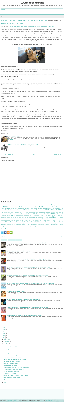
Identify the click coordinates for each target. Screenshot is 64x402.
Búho (15, 208)
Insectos (41, 215)
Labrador (12, 217)
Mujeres (24, 219)
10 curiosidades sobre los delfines (12, 361)
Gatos (52, 213)
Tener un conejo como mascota (11, 371)
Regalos (25, 221)
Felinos (19, 213)
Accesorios (11, 204)
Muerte (20, 219)
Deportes (38, 211)
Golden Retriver (57, 213)
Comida (14, 20)
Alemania (34, 204)
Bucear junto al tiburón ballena (11, 363)
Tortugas (35, 224)
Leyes (19, 217)
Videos (17, 226)
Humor (28, 215)
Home (2, 20)
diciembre (6, 339)
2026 (4, 327)
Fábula (11, 213)
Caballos (19, 208)
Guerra (2, 215)
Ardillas (25, 206)
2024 (4, 331)
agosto (5, 343)
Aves (40, 206)
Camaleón (31, 208)
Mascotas (38, 20)
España (36, 212)
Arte (34, 206)
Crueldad (8, 211)
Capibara (45, 208)
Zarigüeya (31, 226)
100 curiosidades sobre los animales (16, 291)
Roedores (52, 221)
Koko (9, 217)
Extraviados (7, 213)
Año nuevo (16, 206)
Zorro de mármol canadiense (45, 226)
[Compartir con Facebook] (6, 130)
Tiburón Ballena (21, 224)
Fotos (34, 213)
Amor (49, 204)
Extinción (2, 213)
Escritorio (32, 212)
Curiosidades (21, 211)
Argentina (30, 206)
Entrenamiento (25, 212)
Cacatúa (22, 208)
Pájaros (61, 219)
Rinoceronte (47, 221)
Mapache (48, 217)
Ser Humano (16, 223)
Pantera (2, 220)
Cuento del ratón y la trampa (10, 365)
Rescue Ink (42, 221)
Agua (25, 204)
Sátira (7, 223)
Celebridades (4, 209)
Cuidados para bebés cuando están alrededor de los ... (17, 367)
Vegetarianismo (59, 224)
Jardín (51, 215)
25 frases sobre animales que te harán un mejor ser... (16, 355)
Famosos (15, 213)
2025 (4, 329)
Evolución (61, 212)
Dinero (24, 20)
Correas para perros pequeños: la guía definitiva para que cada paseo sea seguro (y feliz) (28, 267)
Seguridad (11, 223)
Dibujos (56, 211)
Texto (17, 224)
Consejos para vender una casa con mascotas (15, 359)
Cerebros (11, 209)
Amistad (46, 204)
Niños (40, 219)
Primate (61, 220)
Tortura (39, 224)
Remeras (29, 221)
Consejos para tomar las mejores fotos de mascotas (16, 349)
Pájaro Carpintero (55, 219)
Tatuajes (55, 223)
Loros (32, 217)
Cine (27, 209)
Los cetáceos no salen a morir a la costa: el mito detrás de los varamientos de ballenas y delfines (30, 283)
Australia (37, 206)
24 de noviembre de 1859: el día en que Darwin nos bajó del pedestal (23, 299)
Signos (24, 223)
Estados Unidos (48, 212)
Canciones (40, 208)
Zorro (38, 226)
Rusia (62, 221)
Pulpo (6, 221)
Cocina (32, 209)
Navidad (37, 219)
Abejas (6, 204)
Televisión (8, 224)
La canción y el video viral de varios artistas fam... (15, 347)
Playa (51, 220)
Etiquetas (11, 240)
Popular (4, 240)
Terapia (11, 224)
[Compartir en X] (5, 130)
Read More (10, 139)
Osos (51, 219)
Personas (26, 220)
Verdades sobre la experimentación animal (14, 369)
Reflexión (22, 221)
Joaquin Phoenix (57, 215)
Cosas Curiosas (59, 209)
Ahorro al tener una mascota (12, 24)
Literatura (26, 217)
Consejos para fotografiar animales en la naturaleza (16, 353)
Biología (9, 208)
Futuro (48, 213)
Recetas (11, 221)
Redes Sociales (16, 221)
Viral (21, 226)
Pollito (54, 220)
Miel (9, 219)
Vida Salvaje (12, 226)
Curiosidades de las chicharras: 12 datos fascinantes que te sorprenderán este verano (28, 275)
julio (5, 382)
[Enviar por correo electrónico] (1, 130)
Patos (10, 220)
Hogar (28, 20)
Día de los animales (50, 211)
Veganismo (53, 224)
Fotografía (30, 213)
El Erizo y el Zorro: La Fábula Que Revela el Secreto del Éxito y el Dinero (24, 144)
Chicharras (19, 209)
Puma (9, 221)
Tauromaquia (60, 223)
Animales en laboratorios (10, 373)
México (7, 219)
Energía (20, 212)
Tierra (26, 224)
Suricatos (37, 223)
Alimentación (40, 204)
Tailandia (48, 223)
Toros (31, 224)
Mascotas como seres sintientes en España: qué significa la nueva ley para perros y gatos (28, 259)
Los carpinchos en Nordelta (10, 345)
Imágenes (35, 215)
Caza (62, 208)
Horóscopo (21, 215)
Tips (46, 20)
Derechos (43, 211)
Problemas (3, 221)
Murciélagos (28, 219)
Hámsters (8, 215)
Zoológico (35, 226)
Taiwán (51, 223)
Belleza (56, 206)
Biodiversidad (4, 208)
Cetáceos (15, 209)
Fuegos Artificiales (43, 213)
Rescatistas (37, 221)
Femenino (23, 213)
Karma (6, 217)
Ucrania (42, 224)
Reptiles (32, 221)
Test (14, 224)
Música (33, 219)
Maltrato (35, 217)
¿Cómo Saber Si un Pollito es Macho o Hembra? (18, 251)
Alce (31, 204)
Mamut (39, 217)
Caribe (48, 208)
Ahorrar (7, 20)
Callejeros (27, 208)
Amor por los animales (32, 3)
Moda (15, 219)
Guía (5, 215)
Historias (13, 215)
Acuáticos (20, 204)
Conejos (47, 209)
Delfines (34, 211)
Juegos (61, 215)
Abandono (3, 204)
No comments (51, 26)
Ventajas (3, 226)
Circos (29, 209)
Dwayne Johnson (7, 212)
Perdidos (17, 220)
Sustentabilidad (42, 223)
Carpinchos (52, 208)
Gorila (61, 213)
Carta (56, 208)
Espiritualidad (41, 212)
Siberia (21, 223)
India (38, 215)
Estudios (56, 212)
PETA (29, 220)
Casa (11, 20)
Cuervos (12, 211)
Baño (51, 206)
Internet (45, 215)
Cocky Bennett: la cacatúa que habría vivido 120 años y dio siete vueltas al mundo (26, 243)
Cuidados (16, 211)
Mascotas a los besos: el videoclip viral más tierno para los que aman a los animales (27, 307)
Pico (33, 220)
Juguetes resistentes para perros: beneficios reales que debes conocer (24, 315)
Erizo (29, 212)
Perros (21, 220)
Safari (2, 223)
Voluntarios (24, 226)
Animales (4, 206)
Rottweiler (58, 221)
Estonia (53, 212)
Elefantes (17, 212)
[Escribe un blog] (3, 130)
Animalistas (11, 206)
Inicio (3, 16)
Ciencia (24, 209)
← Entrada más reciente (7, 154)
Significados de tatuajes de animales (12, 357)
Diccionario (61, 211)
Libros (22, 217)
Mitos (12, 219)
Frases (37, 213)
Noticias (44, 219)
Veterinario (7, 226)
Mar (51, 217)
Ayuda (43, 206)
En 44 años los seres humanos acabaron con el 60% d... (17, 375)
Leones (16, 217)
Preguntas (58, 220)
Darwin (26, 211)
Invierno (48, 215)
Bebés (53, 206)
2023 (4, 333)
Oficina (48, 219)
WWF (28, 226)
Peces (13, 220)
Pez (31, 220)
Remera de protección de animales (12, 377)
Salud (42, 20)
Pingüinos (37, 220)
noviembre (6, 341)
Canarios (35, 208)
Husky (31, 215)
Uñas (45, 224)
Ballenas (47, 206)
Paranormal (6, 220)
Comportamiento (41, 209)
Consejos (19, 20)
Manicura (43, 217)
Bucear (12, 208)
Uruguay (48, 224)
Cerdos (8, 209)
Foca (27, 213)
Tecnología (3, 224)
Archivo (18, 240)
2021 (4, 337)
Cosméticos (3, 211)
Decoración (30, 211)
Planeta (44, 220)
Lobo (29, 217)
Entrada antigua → (58, 154)
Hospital (25, 215)
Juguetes (32, 20)
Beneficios (61, 206)
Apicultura (21, 206)
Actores (16, 204)
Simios (27, 223)
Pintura (40, 220)
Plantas (48, 220)
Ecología (12, 212)
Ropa (55, 221)
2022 (4, 335)
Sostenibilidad (32, 223)
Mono (17, 219)
